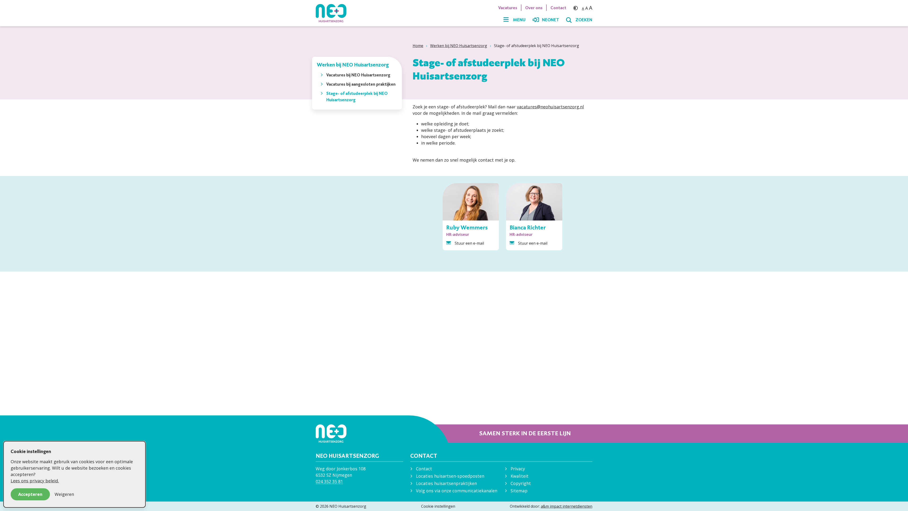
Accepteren (30, 494)
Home (418, 45)
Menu (519, 19)
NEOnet (550, 19)
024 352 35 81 (329, 481)
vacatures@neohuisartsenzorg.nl (550, 107)
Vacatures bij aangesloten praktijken (361, 84)
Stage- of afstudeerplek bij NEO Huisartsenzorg (357, 96)
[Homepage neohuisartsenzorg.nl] (333, 13)
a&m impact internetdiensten (566, 506)
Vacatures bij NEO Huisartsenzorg (358, 75)
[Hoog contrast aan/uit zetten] (576, 7)
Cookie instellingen (438, 506)
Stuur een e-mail (469, 243)
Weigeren (64, 494)
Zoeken (584, 19)
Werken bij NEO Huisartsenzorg (458, 45)
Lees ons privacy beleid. (35, 481)
